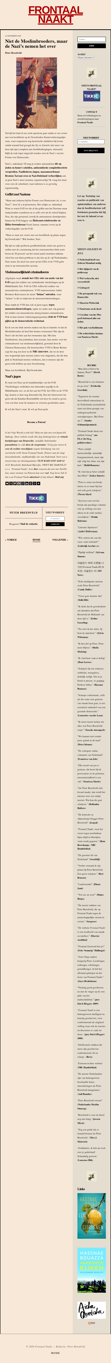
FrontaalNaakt (55, 14)
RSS (93, 1322)
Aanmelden (55, 524)
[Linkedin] (26, 483)
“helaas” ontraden (45, 294)
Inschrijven (91, 150)
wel (47, 473)
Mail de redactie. (29, 524)
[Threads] (30, 483)
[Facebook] (19, 483)
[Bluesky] (7, 483)
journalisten (11, 444)
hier (36, 469)
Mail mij (59, 477)
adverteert (35, 477)
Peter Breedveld (24, 512)
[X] (11, 483)
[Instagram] (23, 483)
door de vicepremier (36, 444)
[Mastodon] (15, 483)
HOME (36, 539)
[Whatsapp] (34, 483)
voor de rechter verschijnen (19, 448)
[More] (38, 483)
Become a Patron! (36, 422)
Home (55, 1353)
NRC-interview (40, 351)
